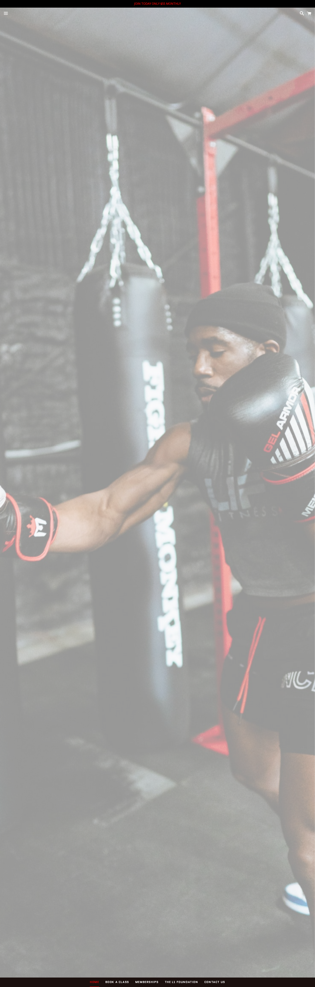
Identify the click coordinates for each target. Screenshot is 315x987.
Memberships (147, 982)
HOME (94, 982)
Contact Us (214, 982)
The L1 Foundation (181, 982)
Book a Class (117, 982)
